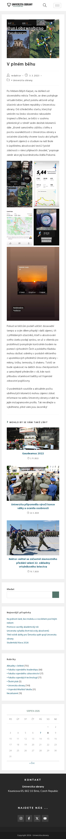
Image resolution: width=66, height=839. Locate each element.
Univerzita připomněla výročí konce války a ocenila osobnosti (33, 506)
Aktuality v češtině (15, 666)
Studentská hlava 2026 (17, 643)
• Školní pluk (12, 681)
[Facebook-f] (29, 818)
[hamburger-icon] (57, 5)
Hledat (10, 589)
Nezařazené (12, 693)
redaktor (16, 76)
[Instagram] (21, 818)
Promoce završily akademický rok (23, 627)
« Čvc (32, 763)
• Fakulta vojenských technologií (22, 678)
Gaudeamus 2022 (33, 453)
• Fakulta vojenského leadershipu (22, 670)
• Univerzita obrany (21, 80)
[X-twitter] (37, 818)
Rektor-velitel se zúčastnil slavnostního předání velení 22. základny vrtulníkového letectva (33, 563)
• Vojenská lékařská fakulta (19, 689)
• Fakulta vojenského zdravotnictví (23, 673)
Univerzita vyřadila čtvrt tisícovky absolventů (28, 631)
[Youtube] (45, 818)
